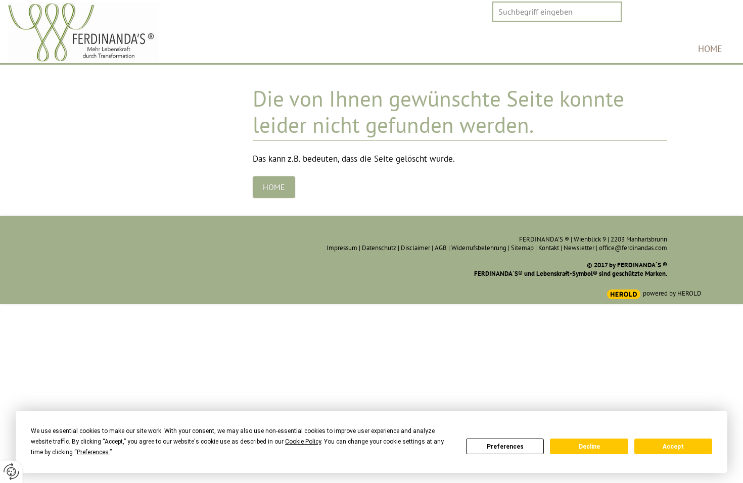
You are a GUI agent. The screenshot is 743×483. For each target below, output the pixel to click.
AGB (441, 248)
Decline (589, 446)
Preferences (505, 446)
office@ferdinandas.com (633, 248)
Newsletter (579, 248)
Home (710, 49)
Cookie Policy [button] (303, 441)
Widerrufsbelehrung (478, 248)
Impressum (342, 248)
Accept (673, 446)
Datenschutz (379, 248)
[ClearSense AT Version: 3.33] (623, 294)
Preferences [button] (93, 452)
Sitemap (522, 248)
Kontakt (548, 248)
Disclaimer (415, 248)
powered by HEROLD (672, 293)
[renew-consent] (11, 471)
